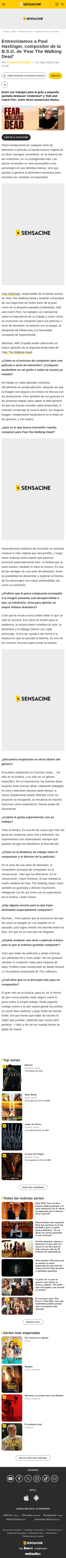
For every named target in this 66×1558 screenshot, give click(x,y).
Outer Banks (31, 1094)
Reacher (29, 1065)
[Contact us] (55, 1478)
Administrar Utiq (36, 1533)
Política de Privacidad (16, 1533)
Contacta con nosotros (34, 1530)
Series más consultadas (33, 1187)
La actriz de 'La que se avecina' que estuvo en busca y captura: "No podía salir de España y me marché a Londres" (49, 1284)
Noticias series (33, 1322)
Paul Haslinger (11, 293)
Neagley (29, 1366)
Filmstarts (27, 1515)
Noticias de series (26, 31)
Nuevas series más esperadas (33, 1458)
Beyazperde (49, 1515)
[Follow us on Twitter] (29, 1478)
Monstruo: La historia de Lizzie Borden (44, 1395)
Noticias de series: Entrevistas (47, 31)
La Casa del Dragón (34, 1154)
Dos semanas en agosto (36, 1338)
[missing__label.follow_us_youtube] (11, 1478)
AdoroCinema (13, 1519)
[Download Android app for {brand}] (38, 1497)
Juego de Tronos (33, 1124)
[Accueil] (30, 4)
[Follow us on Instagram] (37, 1478)
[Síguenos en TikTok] (46, 1478)
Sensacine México (44, 1519)
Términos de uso (54, 1530)
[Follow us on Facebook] (20, 1478)
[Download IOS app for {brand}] (28, 1497)
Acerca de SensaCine (12, 1530)
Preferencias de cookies (33, 1536)
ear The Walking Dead (17, 352)
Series (14, 31)
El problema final (33, 1424)
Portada (6, 31)
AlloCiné (7, 1515)
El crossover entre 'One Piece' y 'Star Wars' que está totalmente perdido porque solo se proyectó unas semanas (49, 1303)
